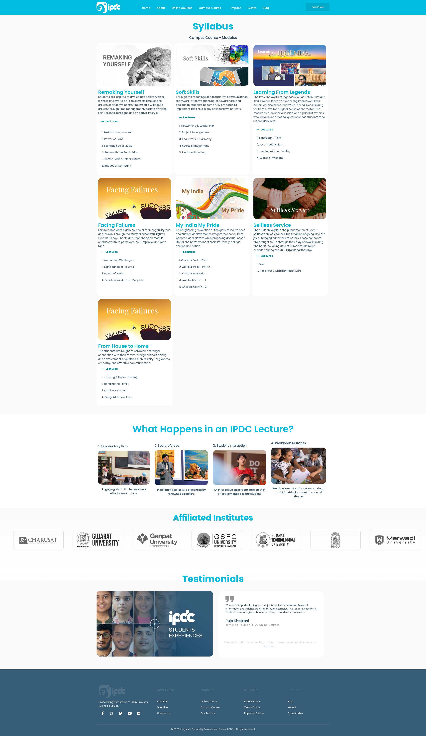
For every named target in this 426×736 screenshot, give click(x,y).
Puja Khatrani (237, 620)
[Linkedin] (138, 713)
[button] (134, 121)
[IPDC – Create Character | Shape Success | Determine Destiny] (110, 7)
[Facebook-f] (102, 713)
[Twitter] (120, 713)
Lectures (112, 121)
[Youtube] (129, 713)
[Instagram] (111, 713)
